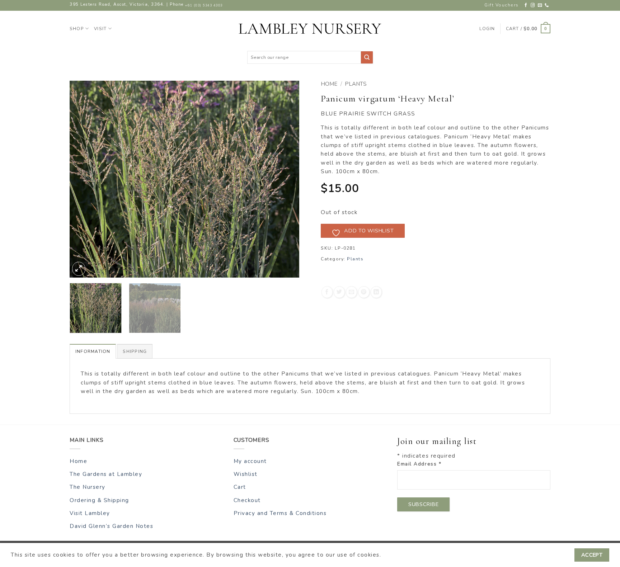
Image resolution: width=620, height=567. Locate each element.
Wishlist (246, 474)
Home (329, 84)
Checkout (247, 500)
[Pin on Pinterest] (363, 292)
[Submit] (367, 57)
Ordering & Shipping (99, 500)
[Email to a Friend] (351, 292)
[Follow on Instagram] (533, 5)
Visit (100, 29)
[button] (528, 28)
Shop (77, 29)
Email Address (419, 463)
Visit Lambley (90, 513)
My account (250, 461)
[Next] (285, 179)
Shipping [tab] (135, 351)
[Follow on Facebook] (526, 5)
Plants (356, 84)
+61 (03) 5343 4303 (203, 5)
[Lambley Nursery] (310, 28)
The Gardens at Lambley (106, 474)
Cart (240, 487)
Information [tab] (92, 351)
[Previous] (83, 179)
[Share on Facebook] (327, 292)
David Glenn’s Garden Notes (112, 526)
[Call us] (547, 5)
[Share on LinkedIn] (376, 292)
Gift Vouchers (501, 5)
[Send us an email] (540, 5)
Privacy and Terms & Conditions (280, 513)
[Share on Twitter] (339, 292)
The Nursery (87, 487)
